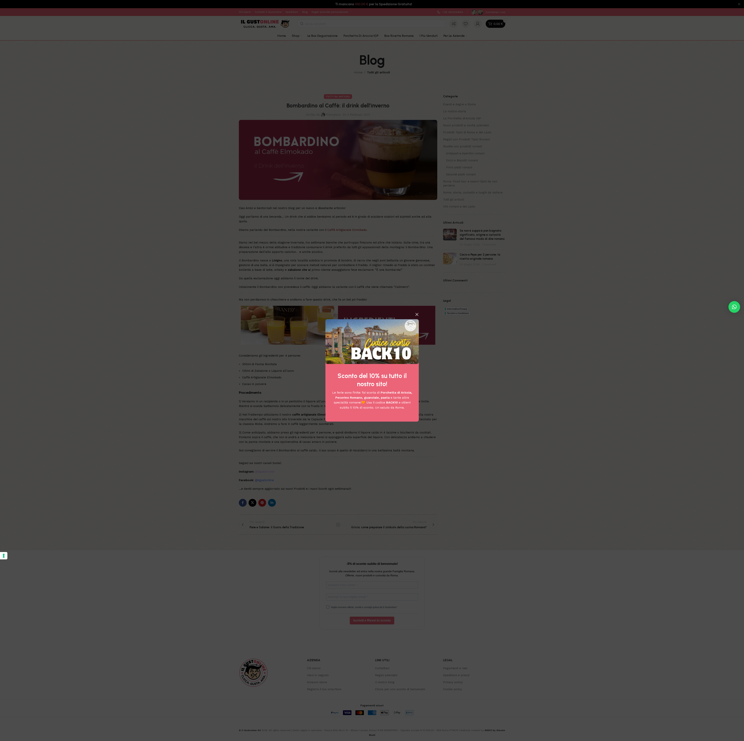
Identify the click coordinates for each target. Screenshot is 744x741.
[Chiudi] (417, 314)
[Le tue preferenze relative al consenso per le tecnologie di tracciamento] (3, 555)
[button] (734, 307)
